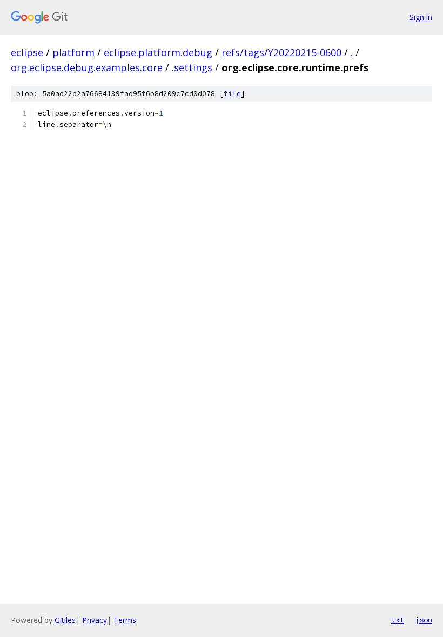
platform (73, 52)
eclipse (27, 52)
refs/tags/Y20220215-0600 (281, 52)
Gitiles (65, 620)
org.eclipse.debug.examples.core (87, 67)
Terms (124, 620)
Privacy (94, 620)
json (423, 620)
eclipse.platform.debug (158, 52)
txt (397, 620)
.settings (192, 67)
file (232, 93)
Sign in (421, 17)
